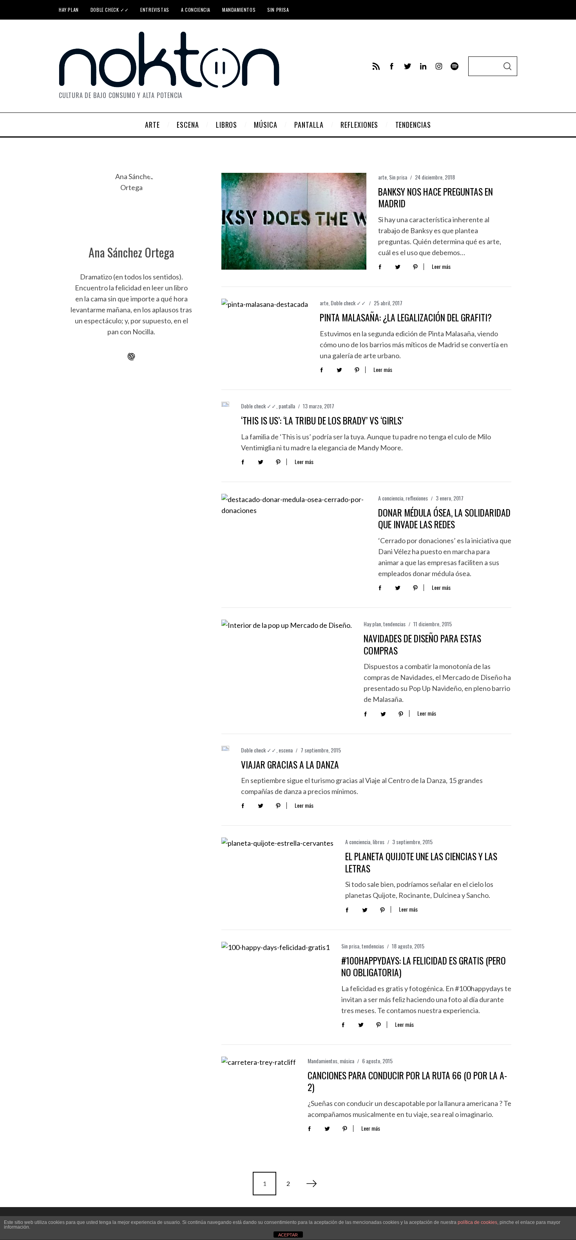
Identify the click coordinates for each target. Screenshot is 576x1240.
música (347, 1061)
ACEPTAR (288, 1235)
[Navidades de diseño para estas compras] (286, 663)
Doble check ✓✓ (110, 9)
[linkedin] (423, 66)
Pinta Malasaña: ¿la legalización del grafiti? (406, 317)
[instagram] (439, 66)
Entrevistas (154, 9)
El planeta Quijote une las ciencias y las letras (421, 862)
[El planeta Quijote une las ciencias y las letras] (277, 875)
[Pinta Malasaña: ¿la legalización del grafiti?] (264, 328)
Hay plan (69, 9)
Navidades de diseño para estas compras (422, 644)
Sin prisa (278, 9)
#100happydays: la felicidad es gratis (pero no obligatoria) (423, 966)
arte (382, 177)
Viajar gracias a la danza (290, 764)
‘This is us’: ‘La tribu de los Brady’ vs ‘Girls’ (322, 420)
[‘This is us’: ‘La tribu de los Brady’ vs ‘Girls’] (225, 404)
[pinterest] (415, 266)
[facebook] (392, 66)
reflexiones (417, 498)
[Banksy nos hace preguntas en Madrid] (293, 221)
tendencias (394, 624)
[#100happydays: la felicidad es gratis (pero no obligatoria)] (275, 978)
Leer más (441, 266)
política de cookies (477, 1222)
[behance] (454, 66)
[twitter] (407, 66)
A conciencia (195, 9)
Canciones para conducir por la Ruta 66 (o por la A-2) (407, 1081)
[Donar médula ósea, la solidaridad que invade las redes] (293, 542)
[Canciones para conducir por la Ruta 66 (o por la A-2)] (258, 1081)
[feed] (376, 66)
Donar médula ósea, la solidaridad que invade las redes (444, 518)
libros (378, 842)
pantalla (287, 406)
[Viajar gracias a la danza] (225, 748)
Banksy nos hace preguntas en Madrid (435, 197)
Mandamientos (238, 9)
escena (286, 750)
